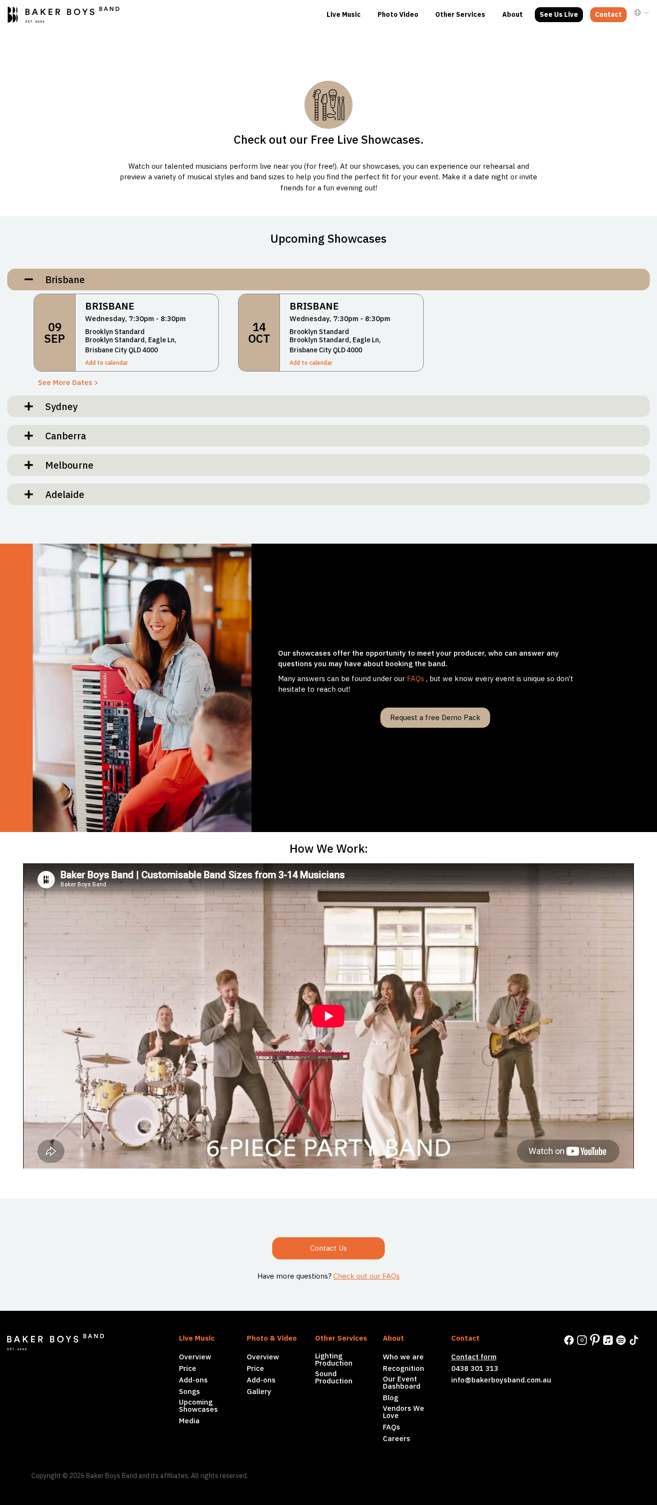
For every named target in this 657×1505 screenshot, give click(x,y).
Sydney (57, 406)
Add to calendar (106, 362)
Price (187, 1368)
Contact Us (328, 1248)
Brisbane (61, 279)
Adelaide (61, 494)
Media (189, 1420)
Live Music (344, 14)
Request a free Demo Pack (435, 717)
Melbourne (65, 465)
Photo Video (398, 14)
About (512, 14)
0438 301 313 (474, 1368)
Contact (608, 14)
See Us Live (559, 14)
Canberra (62, 435)
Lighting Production (334, 1359)
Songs (189, 1391)
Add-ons (193, 1379)
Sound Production (334, 1377)
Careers (396, 1438)
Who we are (403, 1356)
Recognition (403, 1368)
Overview (195, 1356)
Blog (390, 1397)
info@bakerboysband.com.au (501, 1379)
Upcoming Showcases (198, 1405)
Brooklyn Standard (115, 331)
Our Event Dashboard (401, 1382)
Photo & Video (272, 1338)
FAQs (415, 678)
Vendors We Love (403, 1412)
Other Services (460, 14)
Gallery (259, 1391)
